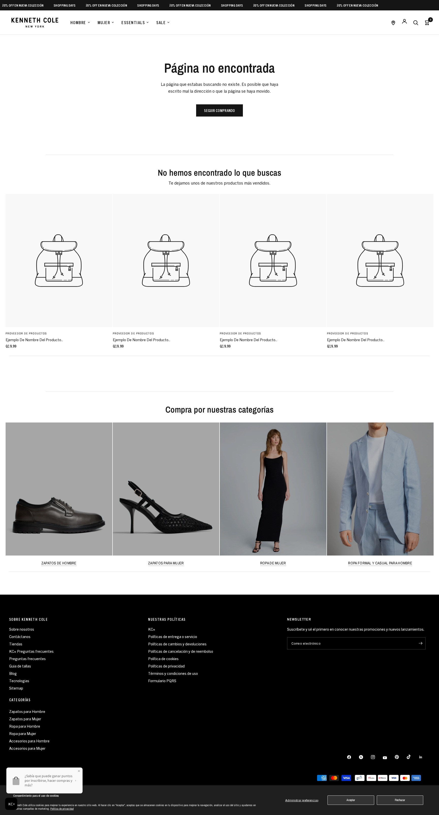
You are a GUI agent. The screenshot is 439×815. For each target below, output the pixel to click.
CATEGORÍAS (19, 699)
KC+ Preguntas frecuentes (31, 651)
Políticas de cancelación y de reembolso (180, 651)
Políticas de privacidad (166, 665)
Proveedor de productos (26, 333)
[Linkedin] (424, 757)
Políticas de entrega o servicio (172, 636)
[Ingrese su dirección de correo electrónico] (420, 643)
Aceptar (351, 800)
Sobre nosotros (21, 629)
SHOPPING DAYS (51, 5)
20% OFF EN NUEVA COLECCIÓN (93, 5)
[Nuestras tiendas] (393, 22)
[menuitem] (80, 22)
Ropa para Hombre (24, 726)
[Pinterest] (400, 757)
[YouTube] (388, 757)
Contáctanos (19, 636)
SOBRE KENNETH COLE (28, 619)
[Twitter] (364, 757)
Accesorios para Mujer (27, 748)
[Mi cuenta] (404, 22)
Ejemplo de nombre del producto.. (34, 339)
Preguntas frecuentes (27, 658)
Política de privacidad (62, 808)
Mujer (104, 22)
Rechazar (400, 800)
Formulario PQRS (162, 680)
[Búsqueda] (415, 22)
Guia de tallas (20, 665)
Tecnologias (19, 680)
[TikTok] (412, 756)
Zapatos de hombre (58, 563)
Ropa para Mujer (22, 733)
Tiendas (15, 643)
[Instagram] (376, 757)
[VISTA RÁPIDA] (59, 260)
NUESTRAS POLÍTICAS (166, 619)
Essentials (133, 22)
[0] (425, 22)
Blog (13, 673)
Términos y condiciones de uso (173, 673)
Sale (161, 22)
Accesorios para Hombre (29, 740)
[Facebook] (352, 757)
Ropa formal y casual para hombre (380, 563)
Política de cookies (163, 658)
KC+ (151, 629)
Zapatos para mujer (166, 563)
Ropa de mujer (273, 563)
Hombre (78, 22)
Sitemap (16, 688)
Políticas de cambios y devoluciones (177, 643)
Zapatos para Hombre (27, 711)
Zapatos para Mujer (25, 718)
